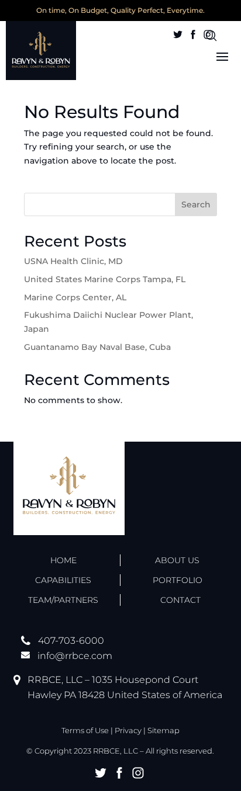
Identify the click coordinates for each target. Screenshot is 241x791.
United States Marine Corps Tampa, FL (104, 279)
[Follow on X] (178, 34)
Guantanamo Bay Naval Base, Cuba (97, 347)
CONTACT (180, 600)
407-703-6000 (71, 640)
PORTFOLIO (177, 580)
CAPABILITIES (63, 580)
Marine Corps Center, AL (75, 297)
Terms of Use (85, 730)
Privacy (128, 730)
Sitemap (163, 730)
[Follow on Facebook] (193, 34)
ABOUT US (177, 560)
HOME (63, 560)
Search (196, 204)
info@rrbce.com (74, 655)
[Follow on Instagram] (208, 34)
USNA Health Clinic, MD (73, 261)
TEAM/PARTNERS (63, 600)
